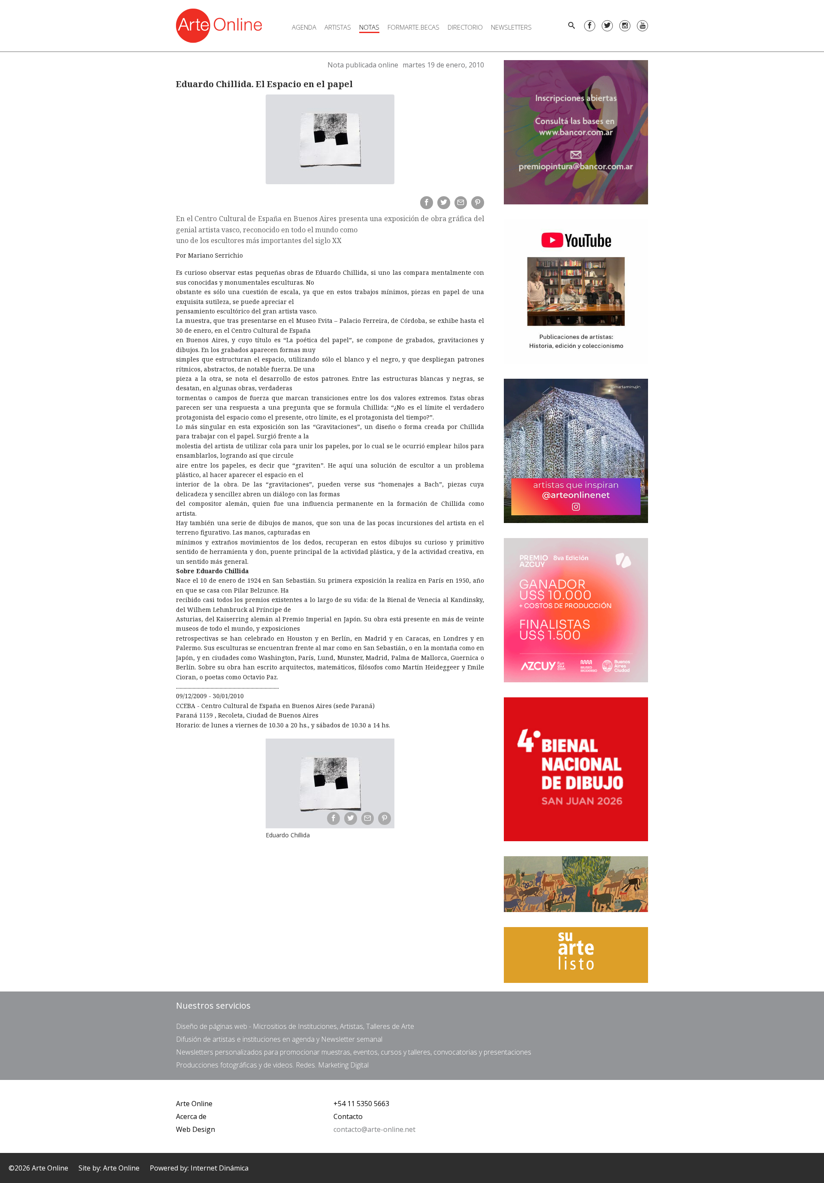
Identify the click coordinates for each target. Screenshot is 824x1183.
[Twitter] (607, 25)
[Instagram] (624, 25)
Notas (369, 27)
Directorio (465, 27)
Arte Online (194, 1103)
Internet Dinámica (219, 1168)
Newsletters (511, 27)
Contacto (348, 1116)
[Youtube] (642, 25)
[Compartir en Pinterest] (477, 202)
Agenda (304, 27)
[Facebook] (589, 25)
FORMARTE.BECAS (413, 27)
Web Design (195, 1129)
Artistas (337, 27)
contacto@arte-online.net (374, 1129)
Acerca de (191, 1116)
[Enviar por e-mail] (460, 202)
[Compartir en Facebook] (426, 202)
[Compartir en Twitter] (443, 202)
